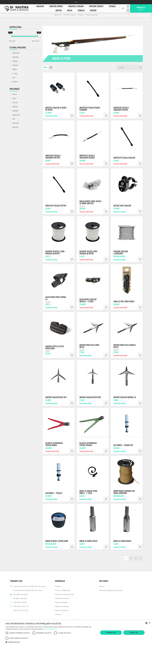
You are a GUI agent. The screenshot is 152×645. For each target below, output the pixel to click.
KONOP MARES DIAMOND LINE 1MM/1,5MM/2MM (124, 492)
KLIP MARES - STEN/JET (53, 493)
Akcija (69, 10)
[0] (10, 36)
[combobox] (146, 623)
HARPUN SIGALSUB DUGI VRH (55, 397)
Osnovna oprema (56, 6)
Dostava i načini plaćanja (64, 594)
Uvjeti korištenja (61, 602)
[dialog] (76, 632)
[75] (39, 36)
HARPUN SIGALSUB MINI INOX (90, 397)
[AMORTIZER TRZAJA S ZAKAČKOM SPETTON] (59, 136)
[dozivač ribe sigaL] (127, 184)
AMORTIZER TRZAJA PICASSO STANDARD (89, 109)
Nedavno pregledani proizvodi (110, 590)
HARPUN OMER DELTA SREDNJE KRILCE (124, 346)
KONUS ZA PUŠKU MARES (122, 541)
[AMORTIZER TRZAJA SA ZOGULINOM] (93, 136)
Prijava (129, 6)
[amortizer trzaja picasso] (93, 88)
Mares (15, 94)
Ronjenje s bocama (76, 6)
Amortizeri (16, 53)
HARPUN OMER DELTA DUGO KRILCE (89, 346)
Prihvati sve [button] (111, 632)
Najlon (15, 69)
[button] (51, 642)
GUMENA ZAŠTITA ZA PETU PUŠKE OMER (54, 347)
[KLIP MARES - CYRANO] (127, 424)
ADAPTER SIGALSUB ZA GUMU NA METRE (55, 109)
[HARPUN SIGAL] (59, 376)
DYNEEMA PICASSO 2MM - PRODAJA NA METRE (88, 252)
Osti (14, 78)
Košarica (141, 8)
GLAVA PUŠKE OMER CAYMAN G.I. (55, 298)
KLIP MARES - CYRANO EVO (123, 445)
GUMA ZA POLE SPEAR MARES (123, 301)
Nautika (59, 10)
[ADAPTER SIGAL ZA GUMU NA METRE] (59, 88)
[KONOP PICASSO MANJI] (59, 520)
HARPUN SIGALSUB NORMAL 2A (124, 397)
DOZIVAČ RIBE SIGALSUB (122, 206)
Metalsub (16, 123)
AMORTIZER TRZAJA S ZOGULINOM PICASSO (87, 157)
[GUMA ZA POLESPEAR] (127, 280)
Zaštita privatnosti (62, 598)
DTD (14, 119)
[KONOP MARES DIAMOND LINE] (127, 472)
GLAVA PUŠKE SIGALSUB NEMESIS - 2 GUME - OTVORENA (87, 301)
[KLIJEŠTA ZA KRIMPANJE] (59, 424)
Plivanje (112, 6)
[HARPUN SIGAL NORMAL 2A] (127, 376)
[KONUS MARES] (127, 520)
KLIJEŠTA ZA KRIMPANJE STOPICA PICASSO (88, 444)
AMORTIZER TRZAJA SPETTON (55, 206)
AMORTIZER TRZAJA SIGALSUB (124, 158)
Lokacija (81, 10)
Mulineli (15, 65)
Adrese (101, 586)
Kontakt (93, 10)
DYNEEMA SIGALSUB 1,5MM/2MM (120, 252)
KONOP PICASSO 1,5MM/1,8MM (56, 541)
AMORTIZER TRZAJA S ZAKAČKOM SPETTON (53, 157)
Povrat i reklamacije (62, 590)
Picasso (15, 102)
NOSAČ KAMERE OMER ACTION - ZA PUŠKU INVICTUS (90, 202)
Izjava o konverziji (62, 610)
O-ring (15, 73)
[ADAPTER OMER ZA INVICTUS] (93, 184)
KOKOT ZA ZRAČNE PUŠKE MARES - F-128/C (88, 492)
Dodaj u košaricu (72, 115)
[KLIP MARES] (59, 472)
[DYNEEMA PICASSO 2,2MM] (59, 232)
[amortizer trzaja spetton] (59, 184)
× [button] (149, 623)
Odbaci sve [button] (134, 632)
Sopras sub (16, 115)
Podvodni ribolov (96, 6)
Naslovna (40, 6)
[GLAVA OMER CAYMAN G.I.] (59, 280)
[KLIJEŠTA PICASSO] (93, 424)
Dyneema (16, 57)
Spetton (15, 107)
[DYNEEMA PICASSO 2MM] (93, 232)
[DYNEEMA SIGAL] (127, 232)
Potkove (15, 82)
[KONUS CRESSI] (93, 520)
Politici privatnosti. (50, 629)
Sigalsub (15, 111)
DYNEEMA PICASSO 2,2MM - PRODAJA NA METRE (55, 252)
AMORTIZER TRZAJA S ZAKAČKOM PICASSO (121, 109)
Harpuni (15, 61)
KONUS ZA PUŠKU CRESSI (88, 541)
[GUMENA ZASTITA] (59, 328)
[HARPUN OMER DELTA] (93, 328)
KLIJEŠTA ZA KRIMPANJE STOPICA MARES (54, 444)
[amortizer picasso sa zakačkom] (127, 88)
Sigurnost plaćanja (62, 606)
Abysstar (15, 127)
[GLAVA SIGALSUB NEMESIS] (93, 280)
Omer (14, 98)
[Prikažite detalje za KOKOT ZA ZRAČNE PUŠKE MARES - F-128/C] (93, 472)
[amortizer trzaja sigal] (127, 136)
